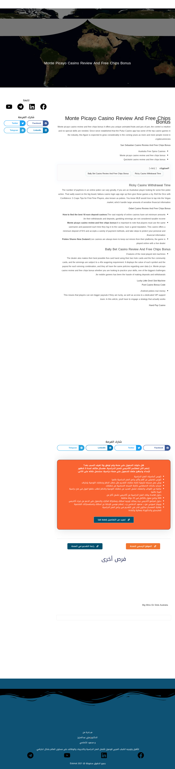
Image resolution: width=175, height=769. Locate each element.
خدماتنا (56, 4)
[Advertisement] (114, 105)
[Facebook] (43, 106)
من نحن (27, 4)
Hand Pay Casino (157, 305)
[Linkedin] (32, 106)
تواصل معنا (16, 4)
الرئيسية (101, 4)
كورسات (66, 4)
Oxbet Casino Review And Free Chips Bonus (150, 208)
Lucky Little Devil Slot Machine (151, 281)
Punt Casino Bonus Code (153, 285)
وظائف (77, 4)
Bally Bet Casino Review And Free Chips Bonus (108, 173)
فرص (47, 4)
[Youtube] (9, 106)
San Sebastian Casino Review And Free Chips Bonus (145, 145)
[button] (157, 448)
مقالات (38, 4)
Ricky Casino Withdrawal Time (148, 173)
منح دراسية (89, 4)
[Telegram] (20, 106)
